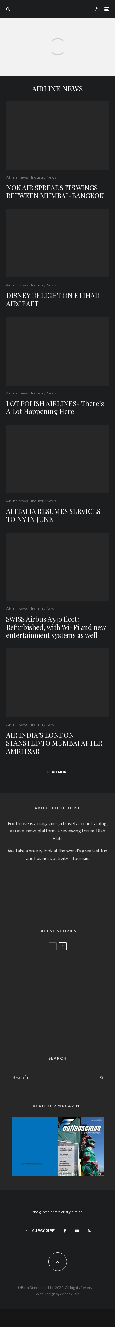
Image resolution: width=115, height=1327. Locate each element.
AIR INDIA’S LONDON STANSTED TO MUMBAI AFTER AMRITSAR (54, 743)
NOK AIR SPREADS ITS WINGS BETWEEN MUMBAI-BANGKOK (55, 192)
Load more (57, 772)
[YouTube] (77, 1230)
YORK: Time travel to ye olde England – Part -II (67, 1021)
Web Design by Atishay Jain (57, 1293)
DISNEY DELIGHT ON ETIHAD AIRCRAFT (53, 299)
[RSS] (89, 1230)
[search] (102, 1077)
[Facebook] (65, 1230)
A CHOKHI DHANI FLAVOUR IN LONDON (69, 963)
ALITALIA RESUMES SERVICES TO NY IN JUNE (53, 515)
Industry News (43, 177)
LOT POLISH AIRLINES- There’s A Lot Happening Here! (55, 407)
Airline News (17, 177)
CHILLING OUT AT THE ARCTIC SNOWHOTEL (69, 992)
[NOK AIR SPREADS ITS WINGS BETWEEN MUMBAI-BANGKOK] (57, 64)
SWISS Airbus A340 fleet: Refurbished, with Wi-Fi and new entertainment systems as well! (56, 627)
